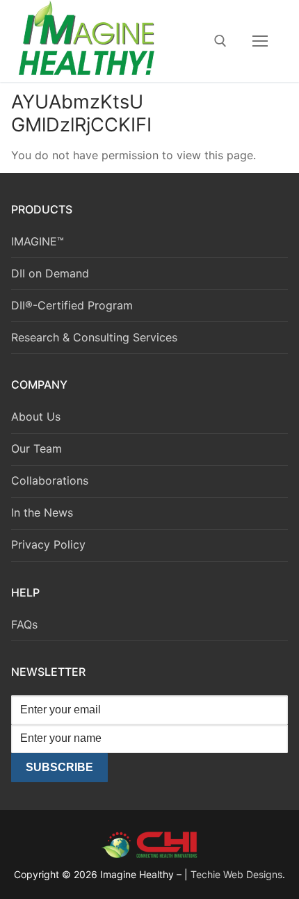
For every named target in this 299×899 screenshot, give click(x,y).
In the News (42, 512)
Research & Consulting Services (94, 337)
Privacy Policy (48, 544)
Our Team (36, 448)
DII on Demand (50, 273)
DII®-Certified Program (72, 305)
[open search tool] (220, 41)
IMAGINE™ (37, 241)
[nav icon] (260, 41)
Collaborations (49, 480)
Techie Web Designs (236, 874)
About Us (35, 416)
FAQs (24, 624)
